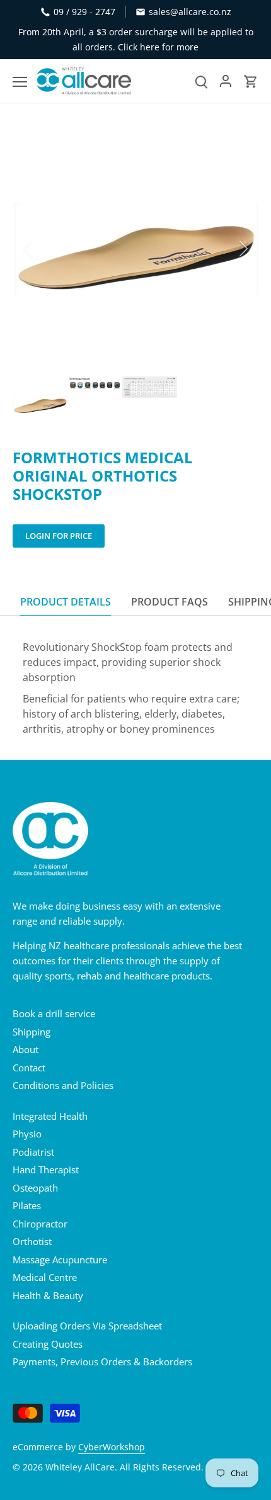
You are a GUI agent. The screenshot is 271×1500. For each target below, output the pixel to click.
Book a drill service (54, 1013)
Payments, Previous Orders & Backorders (102, 1361)
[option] (135, 248)
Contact (29, 1067)
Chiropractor (40, 1223)
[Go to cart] (250, 81)
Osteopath (35, 1187)
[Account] (225, 81)
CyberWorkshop (111, 1447)
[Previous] (28, 248)
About (25, 1049)
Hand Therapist (46, 1169)
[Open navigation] (20, 82)
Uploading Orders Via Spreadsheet (87, 1325)
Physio (27, 1133)
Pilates (27, 1205)
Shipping (31, 1031)
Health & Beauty (48, 1295)
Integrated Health (50, 1116)
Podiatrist (33, 1152)
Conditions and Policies (63, 1085)
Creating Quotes (48, 1344)
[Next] (242, 248)
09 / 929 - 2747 (84, 12)
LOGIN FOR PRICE (58, 535)
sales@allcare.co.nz (190, 12)
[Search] (201, 81)
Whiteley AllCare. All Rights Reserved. (124, 1467)
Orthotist (32, 1241)
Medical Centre (45, 1277)
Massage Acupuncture (60, 1259)
